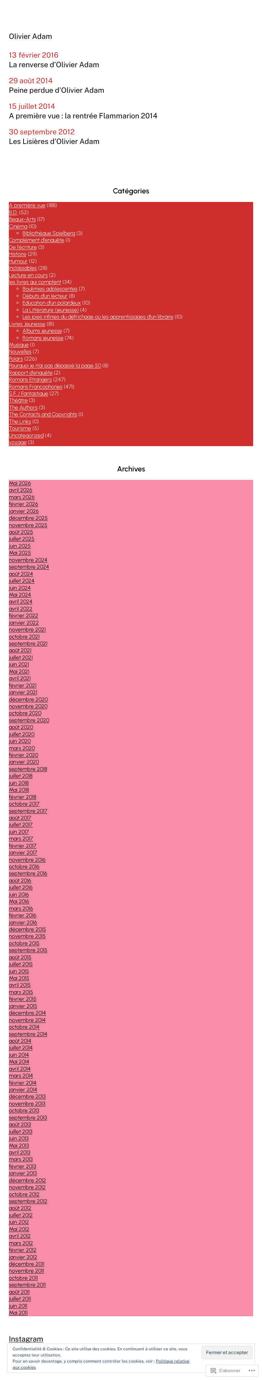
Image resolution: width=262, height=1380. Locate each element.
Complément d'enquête (36, 240)
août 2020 (21, 727)
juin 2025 (20, 546)
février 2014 (23, 1083)
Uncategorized (26, 435)
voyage (18, 442)
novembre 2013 (27, 1103)
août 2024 (21, 574)
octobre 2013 (24, 1110)
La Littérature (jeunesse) (51, 310)
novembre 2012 (27, 1187)
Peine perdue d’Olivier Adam (56, 90)
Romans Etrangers (30, 379)
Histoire (17, 254)
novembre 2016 (27, 859)
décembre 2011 (26, 1264)
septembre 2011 (27, 1284)
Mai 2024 (20, 594)
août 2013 (20, 1124)
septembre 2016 (28, 873)
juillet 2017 (21, 824)
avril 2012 (20, 1236)
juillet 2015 (21, 964)
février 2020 (23, 755)
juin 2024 (20, 588)
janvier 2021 (23, 692)
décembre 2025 (28, 518)
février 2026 (23, 504)
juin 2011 (18, 1306)
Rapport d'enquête (31, 372)
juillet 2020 (21, 734)
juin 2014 (19, 1055)
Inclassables (23, 268)
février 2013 (22, 1166)
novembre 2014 (27, 1020)
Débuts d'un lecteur (45, 296)
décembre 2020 (28, 699)
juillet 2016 (21, 887)
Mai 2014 (19, 1061)
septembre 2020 (29, 720)
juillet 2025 (21, 538)
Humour (18, 261)
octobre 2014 (24, 1027)
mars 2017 (21, 838)
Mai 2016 (19, 901)
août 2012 (20, 1208)
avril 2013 (19, 1152)
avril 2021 (20, 678)
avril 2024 (20, 601)
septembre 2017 (28, 811)
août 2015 (20, 957)
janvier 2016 (23, 922)
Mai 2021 (19, 671)
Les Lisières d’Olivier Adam (54, 141)
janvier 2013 (23, 1173)
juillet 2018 (20, 776)
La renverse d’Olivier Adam (54, 64)
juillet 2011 (20, 1298)
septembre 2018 (28, 769)
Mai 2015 (19, 978)
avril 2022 (20, 608)
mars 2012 (21, 1243)
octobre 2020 (25, 713)
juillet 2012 (21, 1215)
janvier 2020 (24, 762)
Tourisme (20, 428)
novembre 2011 (26, 1270)
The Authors (23, 407)
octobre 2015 (24, 943)
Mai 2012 (19, 1229)
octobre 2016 (24, 866)
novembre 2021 (27, 629)
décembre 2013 (27, 1096)
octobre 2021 (24, 636)
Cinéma (18, 226)
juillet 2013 (20, 1131)
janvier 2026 (24, 511)
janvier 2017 (23, 852)
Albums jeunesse (42, 330)
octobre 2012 (24, 1194)
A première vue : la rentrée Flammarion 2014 (83, 116)
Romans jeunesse (43, 338)
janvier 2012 (23, 1257)
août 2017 (20, 817)
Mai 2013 (19, 1145)
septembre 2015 (28, 950)
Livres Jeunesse (27, 324)
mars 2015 (21, 992)
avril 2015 (20, 985)
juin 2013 (19, 1138)
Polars (16, 358)
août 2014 (20, 1041)
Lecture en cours (28, 275)
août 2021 (20, 650)
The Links (20, 421)
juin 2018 (19, 783)
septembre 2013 (28, 1117)
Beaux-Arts (22, 219)
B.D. (13, 212)
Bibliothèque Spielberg (49, 233)
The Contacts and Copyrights (43, 414)
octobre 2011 (23, 1278)
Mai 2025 (20, 552)
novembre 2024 (28, 560)
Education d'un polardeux (52, 302)
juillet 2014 (21, 1047)
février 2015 (23, 999)
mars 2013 (21, 1159)
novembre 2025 (28, 525)
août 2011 (19, 1292)
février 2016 (23, 915)
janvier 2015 (23, 1006)
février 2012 (23, 1250)
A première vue (27, 205)
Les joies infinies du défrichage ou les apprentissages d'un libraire (98, 316)
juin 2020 (20, 741)
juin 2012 (19, 1222)
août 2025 (21, 532)
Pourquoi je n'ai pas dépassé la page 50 (55, 365)
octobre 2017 (24, 804)
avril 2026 (20, 490)
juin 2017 (19, 831)
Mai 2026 (20, 483)
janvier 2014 (23, 1089)
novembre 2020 (28, 706)
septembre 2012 (28, 1201)
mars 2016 (21, 908)
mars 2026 (22, 497)
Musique (19, 344)
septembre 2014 (28, 1034)
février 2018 (22, 797)
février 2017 (23, 845)
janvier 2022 (24, 622)
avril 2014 (20, 1069)
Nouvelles (20, 351)
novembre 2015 (27, 936)
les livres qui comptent (35, 282)
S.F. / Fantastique (28, 393)
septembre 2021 (28, 643)
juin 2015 (19, 971)
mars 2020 (22, 748)
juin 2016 (19, 894)
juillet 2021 (21, 657)
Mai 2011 (18, 1312)
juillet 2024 (21, 580)
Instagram (26, 1339)
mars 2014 (21, 1075)
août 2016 (20, 880)
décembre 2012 (27, 1180)
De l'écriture (23, 247)
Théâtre (18, 400)
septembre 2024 (29, 566)
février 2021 (23, 685)
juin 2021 (19, 664)
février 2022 (23, 615)
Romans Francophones (35, 386)
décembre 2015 (27, 929)
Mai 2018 (19, 790)
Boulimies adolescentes (50, 288)
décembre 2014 (27, 1013)
